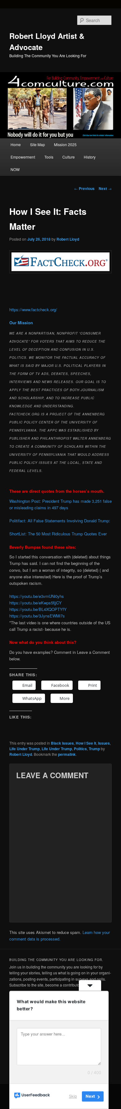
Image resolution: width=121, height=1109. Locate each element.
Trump (94, 748)
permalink (67, 754)
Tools (48, 156)
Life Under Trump (24, 748)
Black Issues (62, 743)
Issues (104, 743)
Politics (80, 748)
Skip (73, 1096)
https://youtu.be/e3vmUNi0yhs (36, 596)
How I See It (86, 743)
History (90, 156)
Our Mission (21, 323)
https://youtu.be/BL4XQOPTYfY (38, 609)
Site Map (37, 144)
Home (16, 144)
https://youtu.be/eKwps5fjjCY (35, 603)
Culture (68, 156)
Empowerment (23, 156)
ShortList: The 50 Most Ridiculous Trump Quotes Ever (58, 534)
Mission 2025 (65, 144)
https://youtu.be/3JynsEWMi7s (37, 616)
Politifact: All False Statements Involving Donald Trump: (59, 521)
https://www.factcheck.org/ (33, 309)
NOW (15, 169)
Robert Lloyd (67, 239)
